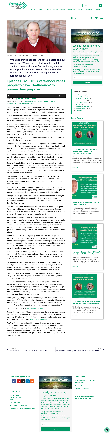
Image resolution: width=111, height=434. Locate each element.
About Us (89, 9)
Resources (98, 9)
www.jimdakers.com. (35, 308)
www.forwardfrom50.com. (39, 319)
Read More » (75, 167)
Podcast (62, 9)
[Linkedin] (28, 381)
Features (55, 9)
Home (33, 9)
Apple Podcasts (29, 101)
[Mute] (59, 96)
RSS (32, 104)
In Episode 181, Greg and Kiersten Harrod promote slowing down (86, 302)
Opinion (78, 105)
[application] (36, 96)
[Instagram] (23, 381)
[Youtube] (19, 381)
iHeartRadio (11, 104)
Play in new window (21, 99)
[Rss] (32, 381)
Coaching (48, 9)
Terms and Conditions (82, 388)
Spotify (40, 101)
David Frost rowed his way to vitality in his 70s (85, 203)
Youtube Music (23, 104)
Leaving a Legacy (81, 101)
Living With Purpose (82, 103)
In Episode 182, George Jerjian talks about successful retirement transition (85, 151)
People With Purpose (82, 106)
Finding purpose (81, 95)
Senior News (80, 110)
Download (35, 99)
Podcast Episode (37, 55)
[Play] (9, 96)
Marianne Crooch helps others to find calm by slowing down (86, 253)
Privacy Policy (79, 385)
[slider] (62, 95)
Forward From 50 (81, 97)
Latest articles (71, 9)
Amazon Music (50, 101)
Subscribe (87, 82)
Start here (40, 9)
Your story (81, 9)
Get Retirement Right (82, 99)
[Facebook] (14, 381)
